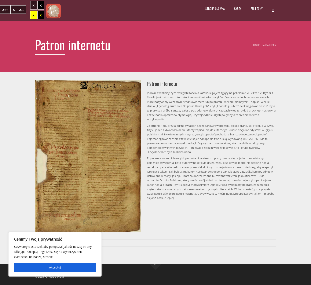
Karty (237, 8)
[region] (55, 254)
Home (256, 45)
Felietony (257, 8)
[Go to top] (156, 264)
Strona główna (215, 8)
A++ (5, 10)
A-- (21, 10)
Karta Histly (269, 45)
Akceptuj (55, 267)
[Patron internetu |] (53, 10)
